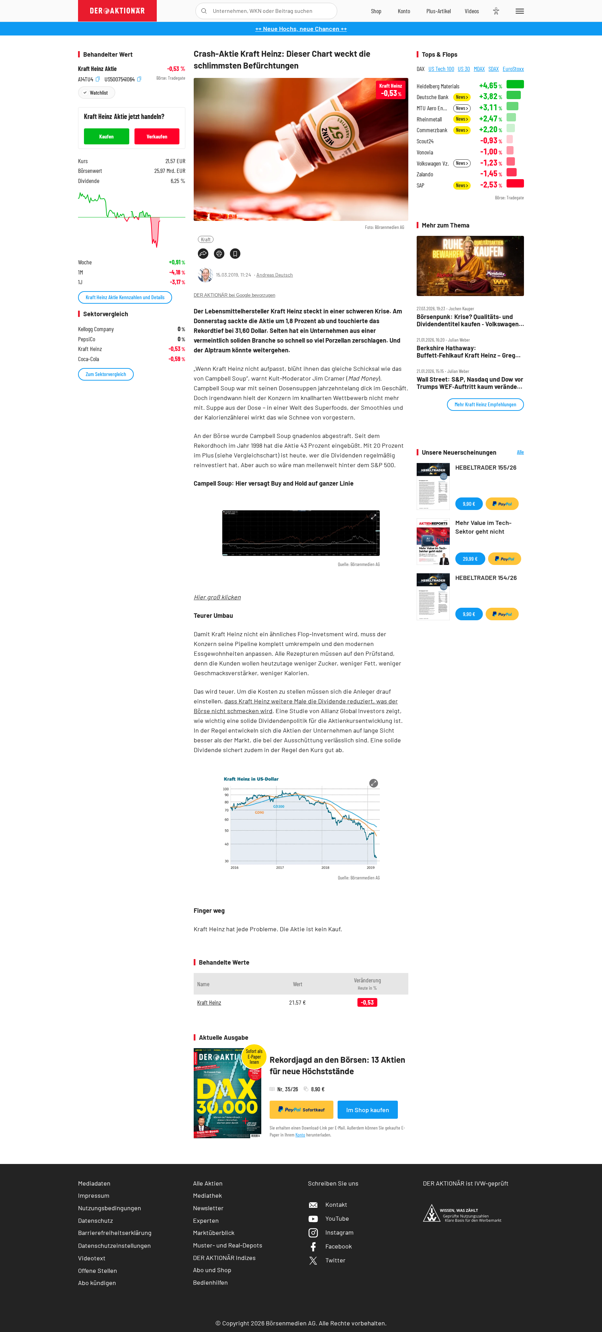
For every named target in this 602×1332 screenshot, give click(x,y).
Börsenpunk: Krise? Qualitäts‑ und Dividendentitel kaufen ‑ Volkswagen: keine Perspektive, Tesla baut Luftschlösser (469, 320)
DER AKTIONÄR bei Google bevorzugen (234, 295)
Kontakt (336, 1204)
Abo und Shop (212, 1270)
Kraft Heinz (209, 1002)
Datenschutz (95, 1220)
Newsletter (208, 1208)
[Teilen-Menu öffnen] (203, 253)
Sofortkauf (314, 1109)
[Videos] (472, 11)
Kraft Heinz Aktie (97, 68)
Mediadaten (94, 1183)
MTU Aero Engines (433, 108)
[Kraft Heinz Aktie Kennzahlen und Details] (131, 220)
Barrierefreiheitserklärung (115, 1232)
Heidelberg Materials (438, 86)
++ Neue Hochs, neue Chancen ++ (301, 28)
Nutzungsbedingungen (109, 1208)
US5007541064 (120, 78)
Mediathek (207, 1195)
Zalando (425, 174)
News (461, 97)
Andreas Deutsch (274, 275)
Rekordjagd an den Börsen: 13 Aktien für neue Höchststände (337, 1065)
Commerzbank (432, 130)
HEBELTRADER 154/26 (486, 577)
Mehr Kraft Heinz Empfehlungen (485, 404)
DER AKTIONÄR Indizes (224, 1257)
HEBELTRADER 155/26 (486, 467)
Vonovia (425, 152)
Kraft (205, 239)
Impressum (93, 1195)
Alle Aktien (208, 1183)
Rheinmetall (429, 119)
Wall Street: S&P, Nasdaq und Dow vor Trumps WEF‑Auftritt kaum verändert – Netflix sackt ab (470, 383)
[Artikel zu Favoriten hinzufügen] (235, 253)
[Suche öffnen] (204, 11)
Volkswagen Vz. (433, 163)
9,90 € (469, 503)
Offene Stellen (97, 1270)
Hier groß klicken (217, 597)
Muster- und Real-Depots (227, 1245)
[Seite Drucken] (219, 253)
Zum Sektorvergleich (106, 373)
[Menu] (518, 11)
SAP (420, 185)
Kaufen (106, 136)
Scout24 (425, 141)
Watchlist (99, 92)
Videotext (92, 1258)
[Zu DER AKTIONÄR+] (438, 11)
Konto (300, 1135)
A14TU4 (86, 78)
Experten (206, 1220)
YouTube (337, 1218)
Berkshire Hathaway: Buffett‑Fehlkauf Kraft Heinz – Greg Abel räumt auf (466, 351)
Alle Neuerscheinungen (512, 452)
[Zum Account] (403, 11)
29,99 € (470, 558)
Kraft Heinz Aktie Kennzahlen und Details (125, 297)
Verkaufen (157, 136)
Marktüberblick (213, 1232)
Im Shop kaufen (367, 1110)
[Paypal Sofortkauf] (502, 503)
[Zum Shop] (376, 11)
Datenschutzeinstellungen (114, 1245)
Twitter (335, 1260)
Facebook (338, 1246)
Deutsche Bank (432, 97)
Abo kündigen (97, 1282)
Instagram (339, 1232)
